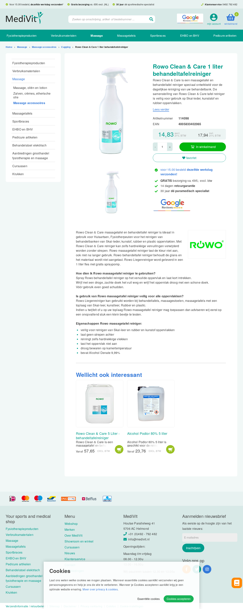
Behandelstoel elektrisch (29, 145)
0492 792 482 (229, 4)
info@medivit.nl (139, 539)
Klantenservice (75, 559)
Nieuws (70, 553)
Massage (97, 35)
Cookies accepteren (179, 599)
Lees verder (161, 109)
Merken (70, 529)
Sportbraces (158, 35)
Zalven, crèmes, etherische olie (31, 95)
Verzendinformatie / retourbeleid (25, 606)
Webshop (71, 523)
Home (9, 47)
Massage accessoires (44, 47)
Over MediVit (73, 535)
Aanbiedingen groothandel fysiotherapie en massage (30, 155)
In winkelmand (206, 147)
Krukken (18, 174)
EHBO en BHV (189, 35)
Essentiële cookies (148, 599)
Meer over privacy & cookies (100, 589)
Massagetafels (126, 35)
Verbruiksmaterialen (63, 35)
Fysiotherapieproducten (21, 35)
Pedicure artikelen (224, 35)
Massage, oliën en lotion (30, 87)
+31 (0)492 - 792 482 (142, 534)
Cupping (65, 47)
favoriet (190, 158)
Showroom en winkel (79, 541)
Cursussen (19, 166)
